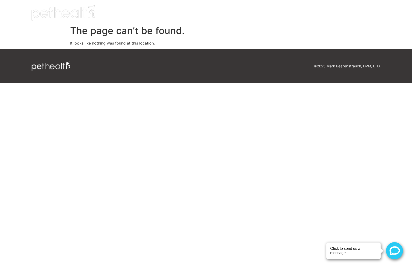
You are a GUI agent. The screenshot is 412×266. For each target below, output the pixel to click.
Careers (331, 13)
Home (269, 13)
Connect (364, 13)
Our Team (298, 13)
